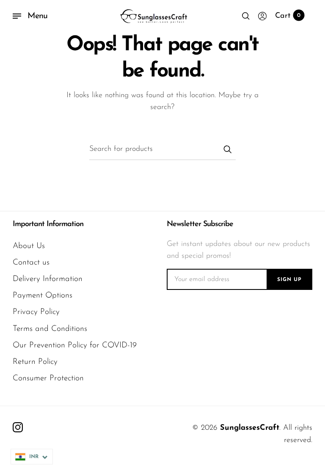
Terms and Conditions (50, 329)
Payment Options (42, 296)
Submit (227, 149)
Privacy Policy (36, 312)
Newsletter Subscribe (200, 224)
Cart (287, 16)
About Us (29, 246)
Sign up (289, 279)
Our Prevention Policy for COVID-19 (75, 345)
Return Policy (35, 362)
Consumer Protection (48, 378)
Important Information (48, 224)
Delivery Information (48, 279)
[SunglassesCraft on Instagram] (18, 427)
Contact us (31, 263)
